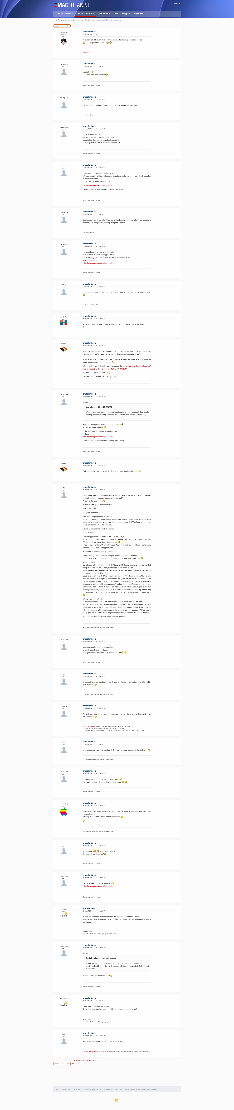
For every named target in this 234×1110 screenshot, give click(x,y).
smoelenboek (89, 31)
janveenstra (64, 64)
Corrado (64, 344)
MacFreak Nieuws (65, 13)
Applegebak (64, 98)
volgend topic (90, 1060)
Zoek (115, 13)
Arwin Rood (64, 909)
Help (56, 1089)
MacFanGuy (64, 804)
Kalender (95, 1089)
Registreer (138, 13)
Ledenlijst (76, 1089)
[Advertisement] (117, 1074)
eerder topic (80, 1060)
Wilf (64, 488)
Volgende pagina (70, 26)
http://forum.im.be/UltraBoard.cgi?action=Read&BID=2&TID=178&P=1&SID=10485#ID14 (117, 367)
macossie (64, 32)
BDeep (64, 285)
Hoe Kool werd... (92, 1051)
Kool (63, 1034)
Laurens (64, 706)
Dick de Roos (63, 317)
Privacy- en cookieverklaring (124, 1089)
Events (86, 1089)
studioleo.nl (86, 52)
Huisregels (106, 1089)
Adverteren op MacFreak (147, 1089)
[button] (85, 14)
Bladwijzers (65, 1089)
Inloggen (126, 13)
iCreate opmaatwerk (89, 726)
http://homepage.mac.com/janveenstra (98, 185)
